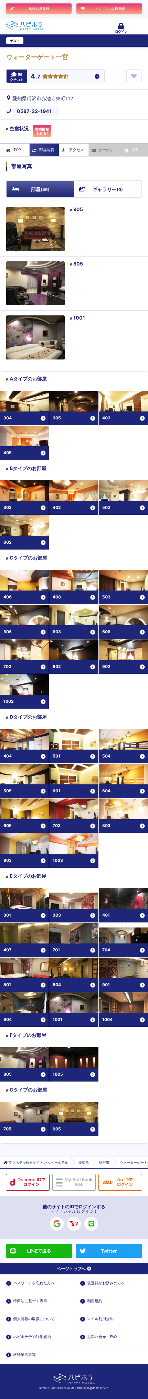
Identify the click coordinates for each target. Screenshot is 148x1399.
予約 (135, 149)
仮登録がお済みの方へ (106, 1283)
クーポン (106, 149)
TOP (17, 149)
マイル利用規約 (100, 1318)
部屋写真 (46, 149)
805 (78, 264)
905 (78, 209)
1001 (79, 318)
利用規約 (94, 1300)
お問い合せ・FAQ (102, 1336)
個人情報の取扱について (34, 1318)
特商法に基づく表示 (30, 1300)
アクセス (76, 149)
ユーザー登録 (36, 41)
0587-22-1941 (34, 111)
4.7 (35, 76)
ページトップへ (71, 1268)
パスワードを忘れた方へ (34, 1283)
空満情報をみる (42, 131)
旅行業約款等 (24, 1354)
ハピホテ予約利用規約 (32, 1336)
